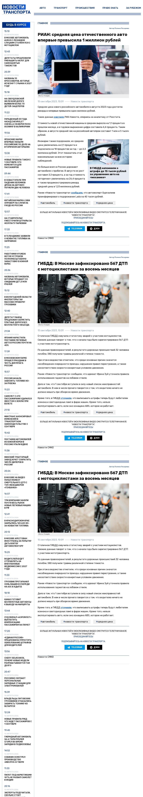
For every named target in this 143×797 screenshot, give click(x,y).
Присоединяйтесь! (83, 218)
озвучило (59, 117)
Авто (43, 8)
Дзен (96, 228)
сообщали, (77, 192)
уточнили (66, 398)
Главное (43, 23)
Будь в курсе (16, 25)
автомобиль (48, 203)
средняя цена (105, 203)
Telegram (76, 228)
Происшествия (85, 8)
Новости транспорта (76, 203)
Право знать (110, 8)
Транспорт (60, 8)
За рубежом (133, 8)
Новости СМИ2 (46, 238)
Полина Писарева (122, 28)
